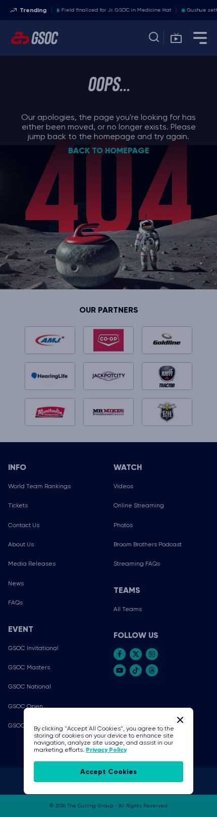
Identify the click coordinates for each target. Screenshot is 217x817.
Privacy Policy (106, 749)
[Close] (180, 720)
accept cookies (108, 771)
